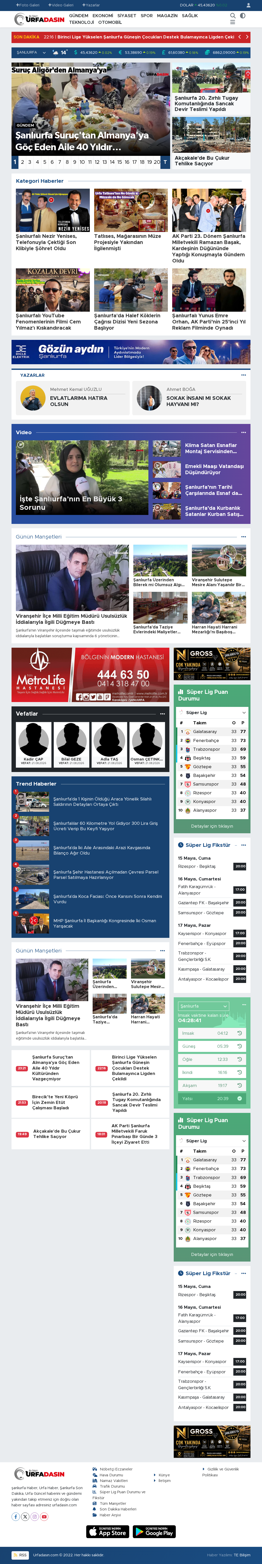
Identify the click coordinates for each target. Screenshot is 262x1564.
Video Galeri (62, 5)
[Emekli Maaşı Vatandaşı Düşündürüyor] (167, 469)
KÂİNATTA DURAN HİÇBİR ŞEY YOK (199, 401)
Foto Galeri (29, 5)
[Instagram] (34, 1516)
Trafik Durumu (112, 1486)
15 (119, 162)
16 (127, 162)
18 (142, 162)
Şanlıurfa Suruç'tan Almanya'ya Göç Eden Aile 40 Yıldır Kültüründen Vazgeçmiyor (55, 1068)
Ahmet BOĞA (64, 389)
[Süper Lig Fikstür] (243, 845)
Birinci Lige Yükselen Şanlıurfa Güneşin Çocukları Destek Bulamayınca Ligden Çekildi (134, 1068)
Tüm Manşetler (113, 1504)
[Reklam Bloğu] (131, 352)
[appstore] (108, 1531)
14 (112, 162)
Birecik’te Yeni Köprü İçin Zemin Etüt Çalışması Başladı (55, 1102)
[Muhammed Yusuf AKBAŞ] (149, 397)
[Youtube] (44, 1516)
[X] (25, 1516)
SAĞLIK (190, 16)
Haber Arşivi (110, 1515)
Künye (164, 1475)
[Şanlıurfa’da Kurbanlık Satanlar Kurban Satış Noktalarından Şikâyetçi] (167, 511)
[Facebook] (16, 1516)
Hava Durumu (111, 1475)
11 (90, 162)
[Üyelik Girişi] (246, 5)
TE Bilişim (242, 1555)
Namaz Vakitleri (114, 1481)
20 (157, 162)
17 (134, 162)
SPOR (147, 16)
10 (82, 162)
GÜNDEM (78, 16)
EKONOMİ (103, 16)
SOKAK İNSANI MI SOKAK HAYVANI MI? (82, 401)
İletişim (165, 1481)
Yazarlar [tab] (32, 375)
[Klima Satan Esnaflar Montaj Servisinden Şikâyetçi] (167, 448)
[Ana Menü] (232, 22)
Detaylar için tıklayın (212, 826)
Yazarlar (93, 5)
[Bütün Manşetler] (243, 537)
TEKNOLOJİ (81, 22)
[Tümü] (162, 714)
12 (97, 162)
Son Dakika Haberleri (118, 1509)
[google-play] (154, 1531)
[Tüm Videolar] (243, 432)
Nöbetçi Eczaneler (116, 1469)
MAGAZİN (167, 16)
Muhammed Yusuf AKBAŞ (194, 389)
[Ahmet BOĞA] (33, 397)
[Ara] (233, 16)
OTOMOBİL (110, 22)
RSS (22, 1555)
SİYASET (126, 16)
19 (149, 162)
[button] (239, 37)
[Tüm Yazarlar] (243, 375)
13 (104, 162)
